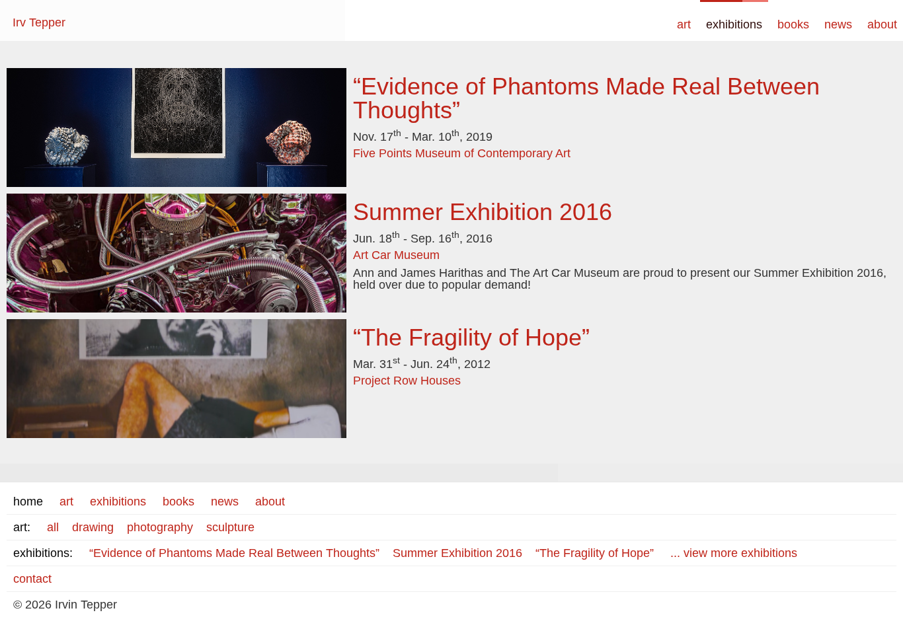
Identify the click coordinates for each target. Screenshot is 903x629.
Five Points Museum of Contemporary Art (461, 153)
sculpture (230, 527)
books (793, 24)
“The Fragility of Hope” (471, 337)
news (838, 24)
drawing (93, 527)
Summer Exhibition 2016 (482, 211)
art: (21, 527)
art (684, 24)
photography (160, 527)
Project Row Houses (407, 380)
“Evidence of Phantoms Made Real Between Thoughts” (586, 98)
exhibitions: (43, 553)
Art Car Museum (396, 255)
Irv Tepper (39, 22)
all (53, 527)
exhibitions (734, 24)
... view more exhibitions (733, 553)
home (28, 501)
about (882, 24)
